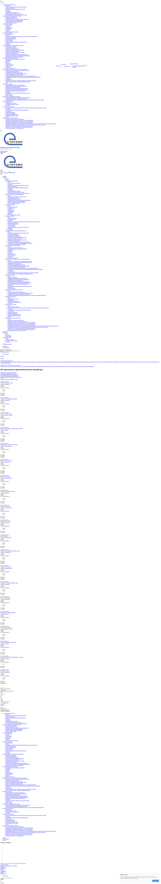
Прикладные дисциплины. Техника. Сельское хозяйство (20, 261)
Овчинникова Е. (8, 446)
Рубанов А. (7, 384)
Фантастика (41, 366)
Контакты (3, 866)
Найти (2, 879)
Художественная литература (14, 183)
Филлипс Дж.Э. (8, 507)
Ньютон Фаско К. (9, 628)
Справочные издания (12, 206)
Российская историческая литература (8, 372)
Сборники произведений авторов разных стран (11, 377)
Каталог (7, 179)
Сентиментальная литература (50, 366)
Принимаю (155, 880)
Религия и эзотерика (12, 218)
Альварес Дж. (8, 552)
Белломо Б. (7, 584)
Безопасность (3, 871)
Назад (7, 178)
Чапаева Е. (7, 492)
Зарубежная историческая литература (9, 373)
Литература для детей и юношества (15, 320)
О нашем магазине (10, 339)
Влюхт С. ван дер (9, 415)
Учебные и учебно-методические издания (17, 196)
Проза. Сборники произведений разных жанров (15, 366)
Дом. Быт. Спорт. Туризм (13, 306)
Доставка (2, 870)
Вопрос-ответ (3, 873)
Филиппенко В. (8, 478)
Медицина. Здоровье (12, 277)
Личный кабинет (4, 151)
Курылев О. (7, 400)
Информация (3, 868)
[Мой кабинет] (1, 174)
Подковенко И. (8, 537)
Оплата (2, 869)
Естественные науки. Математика (15, 247)
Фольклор (3, 366)
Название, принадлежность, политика (9, 865)
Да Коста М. (7, 462)
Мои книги (3, 152)
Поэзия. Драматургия (30, 366)
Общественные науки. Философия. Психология (18, 233)
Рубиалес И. (7, 599)
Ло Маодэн (7, 658)
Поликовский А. (8, 568)
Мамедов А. (7, 672)
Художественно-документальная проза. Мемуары (83, 366)
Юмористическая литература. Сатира (64, 366)
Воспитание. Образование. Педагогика (16, 291)
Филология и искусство (13, 298)
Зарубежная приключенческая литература (9, 376)
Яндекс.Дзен (5, 354)
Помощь (2, 872)
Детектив (37, 366)
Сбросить (7, 711)
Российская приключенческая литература (9, 374)
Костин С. (7, 614)
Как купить (8, 335)
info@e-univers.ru (5, 351)
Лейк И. (6, 430)
